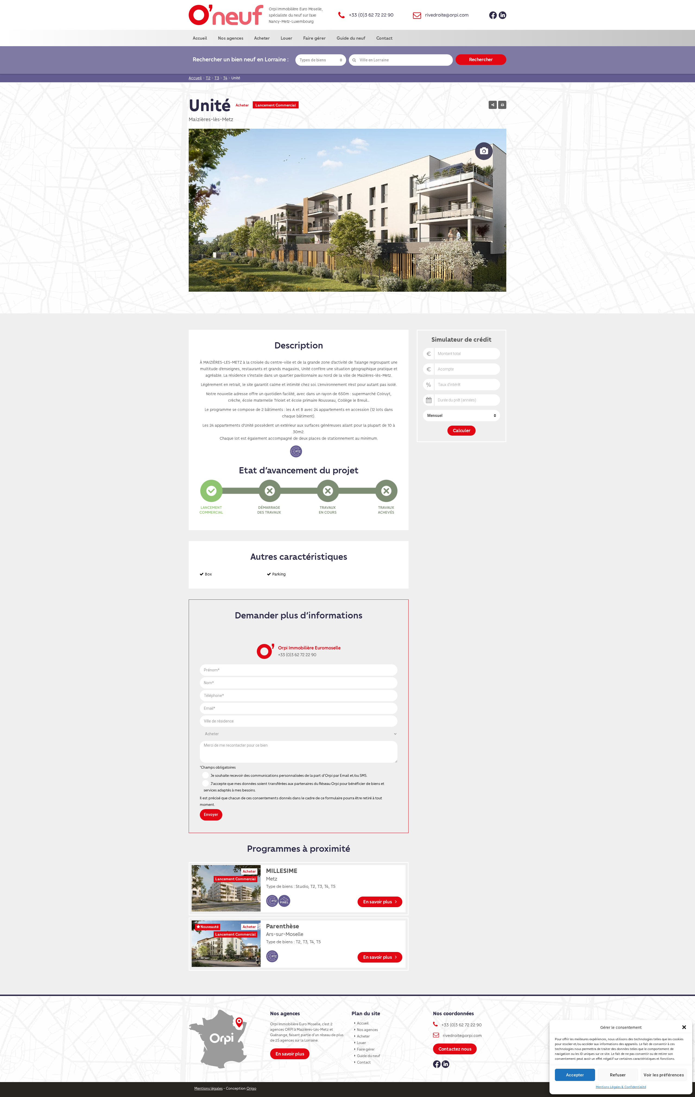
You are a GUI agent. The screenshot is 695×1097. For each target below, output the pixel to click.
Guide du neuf (351, 38)
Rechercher (480, 59)
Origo (251, 1088)
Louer (286, 38)
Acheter (262, 38)
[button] (684, 1027)
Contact (384, 38)
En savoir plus (378, 901)
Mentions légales (208, 1088)
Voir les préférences (664, 1075)
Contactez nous (454, 1049)
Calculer (461, 430)
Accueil (200, 38)
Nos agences (230, 38)
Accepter (575, 1075)
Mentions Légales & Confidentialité (621, 1087)
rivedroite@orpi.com (447, 15)
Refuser (618, 1075)
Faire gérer (314, 38)
